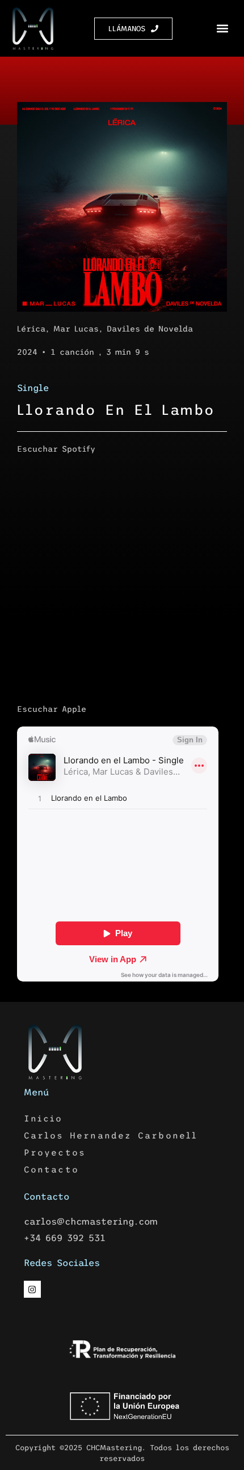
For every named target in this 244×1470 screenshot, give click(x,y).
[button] (222, 28)
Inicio (43, 1118)
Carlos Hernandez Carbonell (111, 1135)
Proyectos (55, 1152)
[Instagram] (32, 1289)
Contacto (51, 1169)
